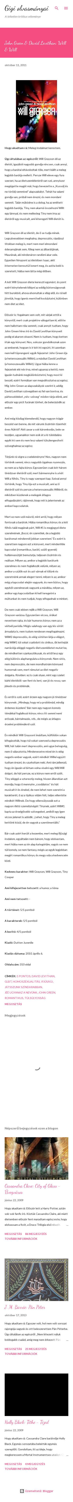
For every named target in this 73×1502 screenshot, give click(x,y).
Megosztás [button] (13, 1004)
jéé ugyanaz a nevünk (21, 992)
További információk (21, 1238)
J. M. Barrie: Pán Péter (25, 1307)
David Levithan (43, 976)
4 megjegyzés (35, 1464)
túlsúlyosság (35, 998)
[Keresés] (56, 7)
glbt (8, 981)
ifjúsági (47, 981)
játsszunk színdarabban (23, 987)
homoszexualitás (26, 981)
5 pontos (24, 976)
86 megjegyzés (36, 1233)
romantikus (14, 998)
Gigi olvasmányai (26, 8)
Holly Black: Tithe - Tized (27, 1422)
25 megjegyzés (36, 1349)
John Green (46, 992)
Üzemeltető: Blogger (38, 1491)
